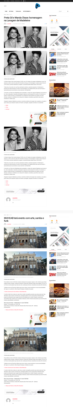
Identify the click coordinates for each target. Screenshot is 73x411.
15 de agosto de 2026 (61, 102)
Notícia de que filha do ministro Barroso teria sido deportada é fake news (62, 73)
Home (6, 11)
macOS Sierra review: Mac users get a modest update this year (62, 67)
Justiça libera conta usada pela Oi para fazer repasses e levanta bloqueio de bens (63, 60)
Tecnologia (18, 11)
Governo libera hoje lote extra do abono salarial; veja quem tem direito (63, 53)
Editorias (11, 11)
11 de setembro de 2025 (17, 23)
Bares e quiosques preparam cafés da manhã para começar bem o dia (63, 113)
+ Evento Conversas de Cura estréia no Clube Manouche (15, 291)
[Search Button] (68, 11)
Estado (10, 14)
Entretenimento (27, 11)
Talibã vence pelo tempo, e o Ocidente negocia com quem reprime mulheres (63, 107)
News (8, 14)
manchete (9, 23)
